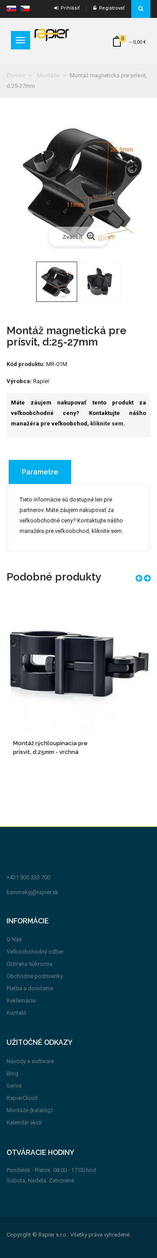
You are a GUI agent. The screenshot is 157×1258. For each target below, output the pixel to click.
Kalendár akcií (24, 1122)
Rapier (41, 381)
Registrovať (110, 8)
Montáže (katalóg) (30, 1110)
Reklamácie (21, 1000)
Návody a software (30, 1061)
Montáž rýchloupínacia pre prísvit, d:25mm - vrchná (50, 747)
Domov (16, 75)
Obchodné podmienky (35, 976)
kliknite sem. (107, 423)
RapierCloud (22, 1098)
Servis (14, 1085)
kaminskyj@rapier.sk (32, 892)
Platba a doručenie (30, 988)
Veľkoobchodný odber (35, 951)
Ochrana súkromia (29, 964)
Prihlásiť (69, 8)
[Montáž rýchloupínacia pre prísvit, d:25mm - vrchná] (78, 661)
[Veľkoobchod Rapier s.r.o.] (51, 34)
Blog (12, 1073)
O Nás (14, 939)
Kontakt (16, 1012)
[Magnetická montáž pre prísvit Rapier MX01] (56, 282)
